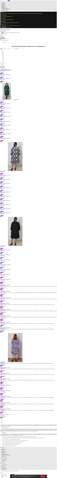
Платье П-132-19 (2, 192)
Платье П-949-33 (2, 391)
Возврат (11, 13)
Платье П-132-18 (2, 188)
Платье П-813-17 (2, 322)
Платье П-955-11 (2, 130)
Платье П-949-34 (2, 385)
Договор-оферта (4, 7)
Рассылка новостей (16, 22)
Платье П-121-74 (2, 250)
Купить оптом (4, 3)
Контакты (21, 13)
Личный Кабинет (2, 22)
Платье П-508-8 (2, 379)
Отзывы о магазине (10, 19)
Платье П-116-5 (2, 260)
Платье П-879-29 (2, 328)
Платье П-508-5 (2, 373)
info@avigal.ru (4, 26)
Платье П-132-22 (2, 138)
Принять (42, 476)
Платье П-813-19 (2, 403)
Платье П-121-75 (2, 246)
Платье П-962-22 (2, 100)
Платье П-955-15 (2, 213)
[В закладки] (0, 73)
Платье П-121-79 (2, 108)
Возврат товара (7, 16)
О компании (3, 2)
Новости (7, 19)
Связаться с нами (2, 16)
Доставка (3, 4)
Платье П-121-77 (2, 79)
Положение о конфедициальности (38, 13)
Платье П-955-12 (2, 134)
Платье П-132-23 (2, 175)
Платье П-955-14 (2, 209)
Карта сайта (10, 16)
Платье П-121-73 (2, 196)
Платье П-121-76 (2, 171)
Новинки (4, 42)
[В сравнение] (1, 73)
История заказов (7, 22)
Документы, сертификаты (5, 8)
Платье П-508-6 (2, 368)
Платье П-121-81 (2, 112)
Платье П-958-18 (2, 316)
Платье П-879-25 (2, 362)
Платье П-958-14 (2, 298)
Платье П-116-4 (2, 255)
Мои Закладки (11, 22)
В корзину (2, 77)
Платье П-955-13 (2, 75)
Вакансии (3, 6)
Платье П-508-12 (2, 270)
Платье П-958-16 (2, 285)
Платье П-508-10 (2, 265)
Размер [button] (1, 49)
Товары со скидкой (2, 19)
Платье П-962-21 (2, 104)
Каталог (7, 40)
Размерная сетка (4, 5)
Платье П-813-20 (2, 409)
